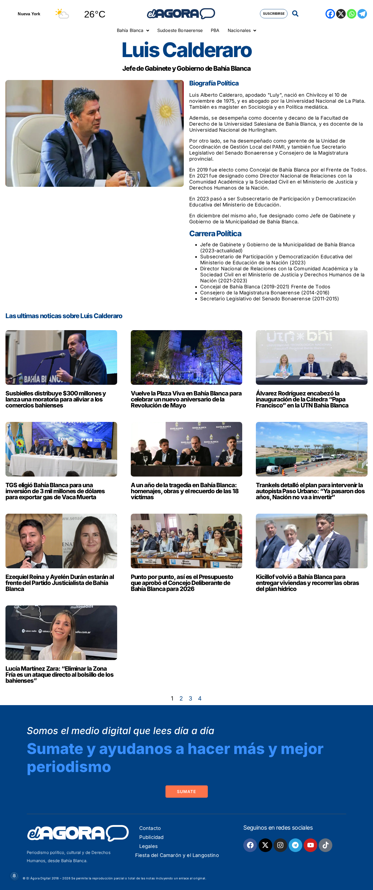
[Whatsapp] (351, 14)
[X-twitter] (265, 845)
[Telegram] (362, 14)
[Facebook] (330, 14)
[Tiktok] (325, 845)
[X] (341, 14)
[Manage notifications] (14, 875)
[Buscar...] (295, 14)
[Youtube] (310, 845)
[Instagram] (280, 845)
